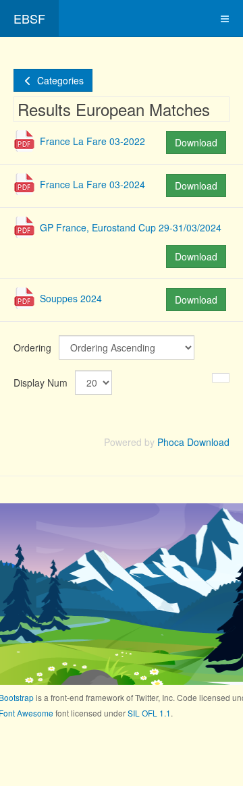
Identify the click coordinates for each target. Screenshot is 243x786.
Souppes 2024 (71, 298)
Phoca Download (193, 442)
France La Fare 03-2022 (92, 141)
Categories (59, 80)
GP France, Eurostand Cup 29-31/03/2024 (130, 227)
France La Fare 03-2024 (92, 184)
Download (196, 142)
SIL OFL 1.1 (149, 713)
